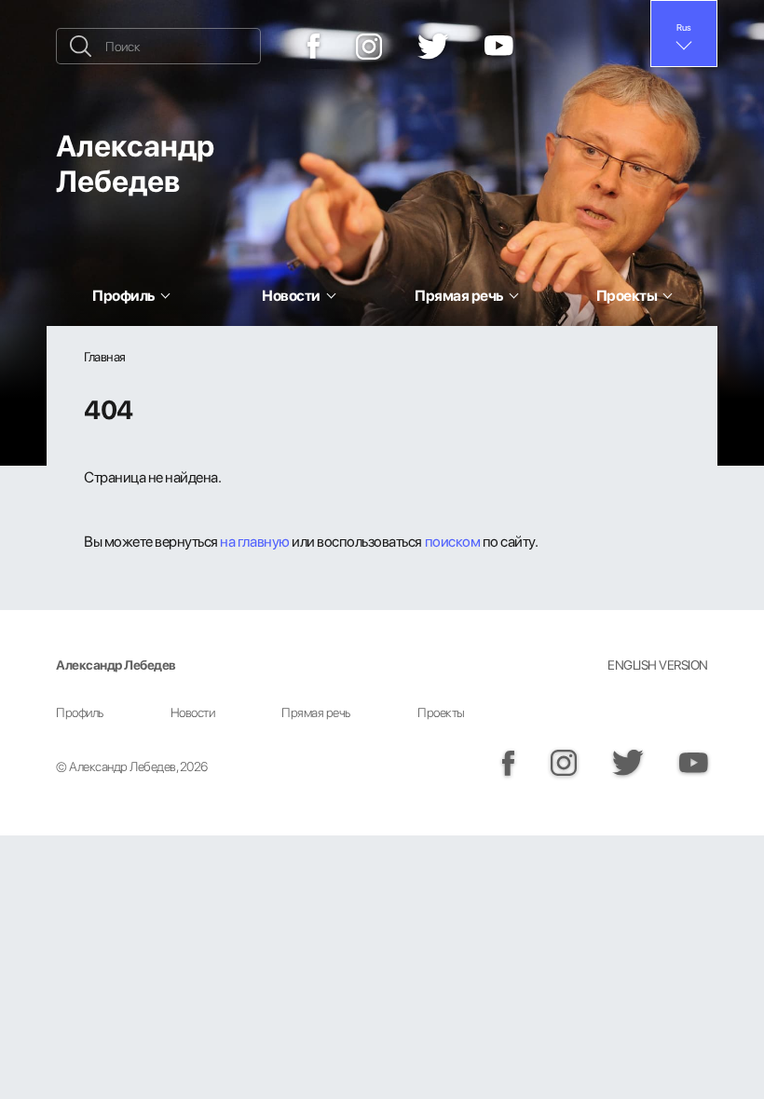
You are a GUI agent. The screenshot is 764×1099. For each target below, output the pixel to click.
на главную (254, 540)
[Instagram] (369, 47)
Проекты (441, 712)
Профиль (79, 712)
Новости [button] (291, 295)
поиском (453, 540)
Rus (683, 27)
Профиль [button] (123, 295)
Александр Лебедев (135, 162)
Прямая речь (315, 712)
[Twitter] (433, 47)
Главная (105, 356)
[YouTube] (498, 46)
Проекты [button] (627, 295)
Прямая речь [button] (459, 295)
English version (657, 664)
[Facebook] (314, 46)
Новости (193, 712)
